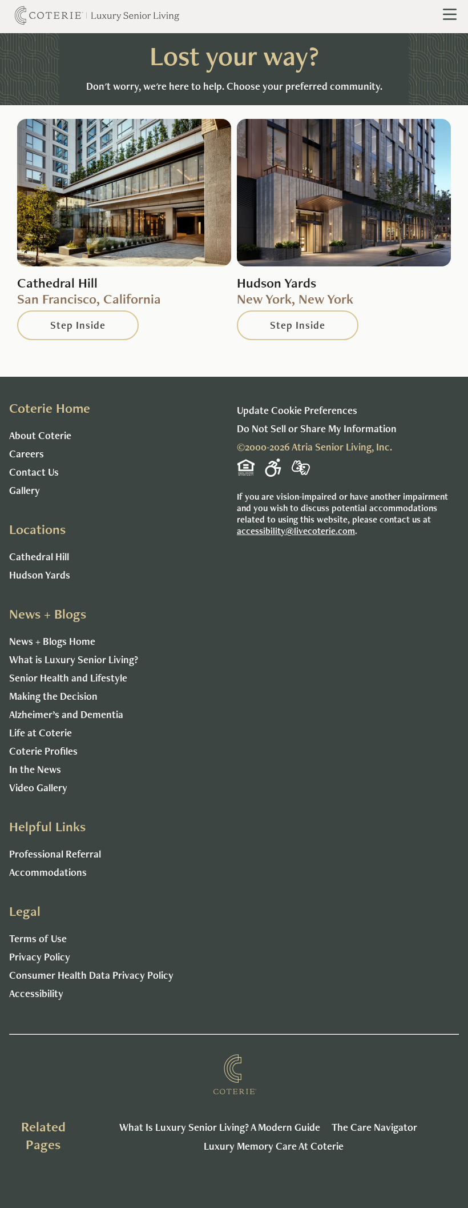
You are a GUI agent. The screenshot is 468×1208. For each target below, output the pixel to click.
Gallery (24, 490)
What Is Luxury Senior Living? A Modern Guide (219, 1127)
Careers (26, 453)
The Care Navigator (374, 1127)
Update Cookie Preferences (297, 410)
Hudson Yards (39, 574)
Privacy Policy (39, 956)
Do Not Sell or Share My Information (317, 428)
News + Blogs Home (52, 641)
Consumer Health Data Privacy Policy (91, 975)
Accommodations (48, 872)
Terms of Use (38, 938)
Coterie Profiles (43, 751)
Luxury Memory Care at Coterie (274, 1146)
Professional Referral (55, 853)
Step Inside (78, 325)
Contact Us (34, 472)
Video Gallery (38, 787)
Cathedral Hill (39, 556)
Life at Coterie (40, 732)
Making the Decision (53, 696)
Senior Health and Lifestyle (68, 677)
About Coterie (40, 435)
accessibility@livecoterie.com (296, 531)
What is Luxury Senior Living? (73, 659)
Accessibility (36, 993)
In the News (35, 769)
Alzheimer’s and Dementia (66, 714)
